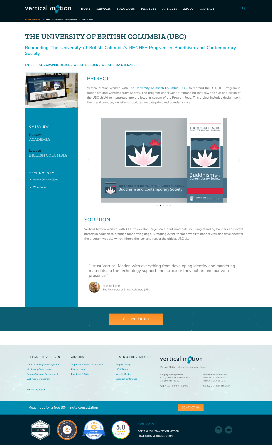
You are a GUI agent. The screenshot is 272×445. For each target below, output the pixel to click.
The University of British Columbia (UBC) (158, 88)
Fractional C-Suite (80, 374)
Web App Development (38, 378)
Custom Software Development (42, 374)
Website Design (85, 64)
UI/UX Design (122, 369)
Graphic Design (58, 64)
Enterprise (34, 64)
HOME (141, 423)
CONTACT (151, 423)
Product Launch (79, 369)
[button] (244, 8)
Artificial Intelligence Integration (43, 364)
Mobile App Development (39, 369)
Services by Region (36, 389)
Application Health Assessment (87, 364)
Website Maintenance (119, 64)
